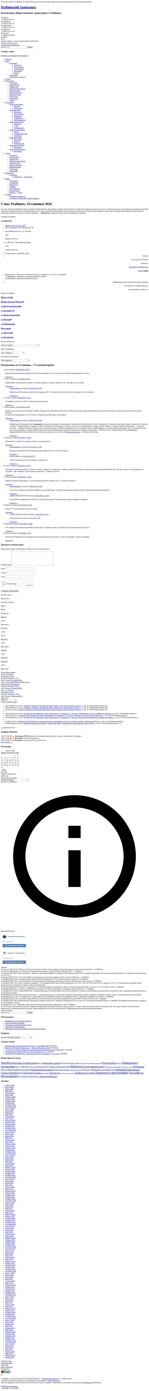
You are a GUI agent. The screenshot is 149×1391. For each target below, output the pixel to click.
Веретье (17, 142)
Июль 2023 (9, 1158)
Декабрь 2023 (10, 1148)
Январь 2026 (10, 1099)
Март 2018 (9, 1283)
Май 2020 (8, 1232)
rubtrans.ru (88, 1382)
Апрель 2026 (10, 1093)
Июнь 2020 (9, 1230)
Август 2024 (10, 1132)
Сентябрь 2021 (10, 1201)
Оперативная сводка (72, 432)
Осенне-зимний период (94, 1066)
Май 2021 (8, 1208)
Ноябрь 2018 (10, 1267)
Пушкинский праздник (75, 1070)
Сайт (3, 577)
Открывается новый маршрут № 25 (18, 1025)
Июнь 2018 (9, 1277)
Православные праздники (19, 1070)
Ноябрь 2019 (10, 1244)
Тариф (140, 271)
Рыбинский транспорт (18, 7)
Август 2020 (10, 1226)
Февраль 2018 (10, 1285)
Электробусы (19, 69)
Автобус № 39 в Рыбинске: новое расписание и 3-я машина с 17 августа (51, 713)
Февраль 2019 (10, 1261)
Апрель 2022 (10, 1187)
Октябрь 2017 (10, 1293)
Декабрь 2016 (10, 1312)
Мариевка (17, 116)
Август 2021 (10, 1203)
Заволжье (17, 124)
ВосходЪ (4, 628)
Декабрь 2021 (10, 1195)
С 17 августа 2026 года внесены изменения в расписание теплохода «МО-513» (34, 1050)
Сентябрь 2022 (10, 1177)
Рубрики (4, 1037)
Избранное (119, 1063)
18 (5, 762)
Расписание (9, 81)
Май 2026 (8, 1091)
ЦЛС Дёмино (22, 1076)
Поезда (16, 73)
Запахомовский (19, 120)
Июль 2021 (9, 1205)
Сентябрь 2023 (10, 1154)
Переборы (17, 147)
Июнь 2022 (9, 1183)
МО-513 (18, 1067)
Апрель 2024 (10, 1140)
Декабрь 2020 (10, 1218)
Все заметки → (6, 742)
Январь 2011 (10, 1357)
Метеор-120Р (33, 1067)
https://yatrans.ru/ (7, 1367)
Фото (7, 61)
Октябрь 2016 (10, 1316)
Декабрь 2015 (10, 1336)
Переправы (14, 98)
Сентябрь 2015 (10, 1342)
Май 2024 (8, 1138)
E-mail (4, 573)
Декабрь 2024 (10, 1124)
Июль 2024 (9, 1134)
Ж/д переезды (15, 189)
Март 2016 (9, 1330)
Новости (8, 59)
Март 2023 (9, 1165)
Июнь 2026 (9, 1089)
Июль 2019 (9, 1252)
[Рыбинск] (5, 1373)
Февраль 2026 (10, 1097)
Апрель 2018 (10, 1281)
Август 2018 (10, 1273)
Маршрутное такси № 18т (15, 226)
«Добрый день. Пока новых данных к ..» (68, 708)
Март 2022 (9, 1189)
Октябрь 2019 (10, 1246)
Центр (16, 132)
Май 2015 (8, 1350)
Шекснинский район (17, 149)
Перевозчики (14, 191)
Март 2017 (9, 1306)
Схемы (7, 153)
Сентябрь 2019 (10, 1248)
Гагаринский (19, 114)
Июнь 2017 (9, 1301)
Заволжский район (17, 122)
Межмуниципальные (17, 89)
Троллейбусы (19, 67)
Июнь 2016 (9, 1324)
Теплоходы (18, 71)
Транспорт (13, 63)
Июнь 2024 (9, 1136)
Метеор (3, 617)
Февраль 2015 (10, 1355)
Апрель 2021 (10, 1210)
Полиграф (17, 112)
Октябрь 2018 (10, 1269)
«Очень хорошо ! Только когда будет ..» (86, 721)
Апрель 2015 (10, 1351)
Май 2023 (8, 1161)
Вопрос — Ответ (16, 192)
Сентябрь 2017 (10, 1295)
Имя (3, 569)
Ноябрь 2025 (10, 1103)
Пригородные (15, 91)
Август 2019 (10, 1250)
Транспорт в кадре (85, 1072)
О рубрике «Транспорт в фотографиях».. (25, 198)
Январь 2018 (10, 1287)
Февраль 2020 (10, 1238)
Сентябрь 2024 (10, 1130)
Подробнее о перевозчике (138, 267)
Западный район (16, 138)
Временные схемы (51, 1063)
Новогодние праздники (59, 1067)
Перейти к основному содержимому (14, 56)
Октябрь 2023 (10, 1152)
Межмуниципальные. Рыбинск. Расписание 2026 (42, 723)
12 (7, 760)
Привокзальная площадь (42, 1069)
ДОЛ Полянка (65, 1063)
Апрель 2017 (10, 1304)
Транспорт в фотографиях (111, 1072)
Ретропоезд (86, 1070)
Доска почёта (108, 1063)
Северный (18, 136)
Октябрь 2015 (10, 1340)
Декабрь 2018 (10, 1265)
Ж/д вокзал (14, 181)
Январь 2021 (10, 1216)
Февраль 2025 (10, 1120)
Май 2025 (8, 1114)
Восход (40, 1063)
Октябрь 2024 (10, 1128)
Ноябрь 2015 (10, 1338)
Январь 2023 (10, 1169)
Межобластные (15, 95)
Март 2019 (9, 1259)
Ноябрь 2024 (10, 1126)
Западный (17, 140)
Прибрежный (19, 144)
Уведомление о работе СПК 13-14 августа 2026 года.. (25, 1052)
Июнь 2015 (9, 1348)
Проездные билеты (62, 1070)
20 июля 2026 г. (17, 688)
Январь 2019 (10, 1263)
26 (7, 765)
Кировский (18, 108)
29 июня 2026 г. (17, 680)
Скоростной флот (10, 1073)
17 (2, 762)
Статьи (7, 79)
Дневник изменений (95, 1063)
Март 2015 (9, 1353)
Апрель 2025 (10, 1116)
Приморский (19, 128)
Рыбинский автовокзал (127, 1069)
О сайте (8, 194)
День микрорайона (85, 1063)
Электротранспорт (48, 1076)
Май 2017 (8, 1303)
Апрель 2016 (10, 1328)
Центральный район (17, 130)
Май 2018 (8, 1279)
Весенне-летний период (25, 1063)
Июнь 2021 (9, 1207)
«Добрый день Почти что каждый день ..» (88, 715)
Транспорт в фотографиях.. (15, 1027)
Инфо (7, 179)
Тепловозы (45, 1073)
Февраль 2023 (10, 1167)
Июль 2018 (9, 1275)
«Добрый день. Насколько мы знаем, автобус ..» (78, 723)
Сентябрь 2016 (10, 1318)
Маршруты (9, 173)
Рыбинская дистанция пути (103, 1070)
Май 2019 (8, 1256)
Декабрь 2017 (10, 1289)
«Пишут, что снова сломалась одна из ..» (68, 706)
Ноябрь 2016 (10, 1314)
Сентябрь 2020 (10, 1224)
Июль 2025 (9, 1111)
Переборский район (17, 145)
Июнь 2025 (9, 1113)
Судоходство (27, 1072)
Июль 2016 (9, 1322)
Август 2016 (10, 1320)
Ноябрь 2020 (10, 1220)
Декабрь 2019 (10, 1242)
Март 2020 (9, 1236)
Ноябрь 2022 (10, 1173)
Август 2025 (10, 1109)
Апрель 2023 (10, 1163)
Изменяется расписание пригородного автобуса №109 (25, 1029)
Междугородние (16, 93)
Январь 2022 (10, 1193)
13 (10, 760)
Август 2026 (10, 1085)
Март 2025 (9, 1118)
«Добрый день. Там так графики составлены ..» (95, 713)
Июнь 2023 (9, 1160)
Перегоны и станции (17, 77)
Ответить (9, 377)
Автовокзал (14, 183)
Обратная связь (6, 1363)
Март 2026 (9, 1095)
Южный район (15, 110)
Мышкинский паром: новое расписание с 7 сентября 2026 (26, 1046)
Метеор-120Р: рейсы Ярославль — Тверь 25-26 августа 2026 (27, 1048)
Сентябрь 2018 (10, 1271)
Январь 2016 (10, 1334)
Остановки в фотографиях (113, 1067)
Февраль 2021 (10, 1214)
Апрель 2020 (10, 1234)
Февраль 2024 (10, 1144)
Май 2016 (8, 1326)
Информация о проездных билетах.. (18, 1021)
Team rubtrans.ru (15, 388)
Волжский (18, 151)
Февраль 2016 (10, 1332)
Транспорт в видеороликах (67, 1073)
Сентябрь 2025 (10, 1107)
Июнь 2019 (9, 1254)
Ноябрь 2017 (10, 1291)
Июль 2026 (9, 1087)
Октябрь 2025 (10, 1105)
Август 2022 (10, 1179)
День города (74, 1063)
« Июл (3, 770)
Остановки (14, 75)
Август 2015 (10, 1344)
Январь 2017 (10, 1310)
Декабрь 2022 (10, 1171)
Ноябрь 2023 (10, 1150)
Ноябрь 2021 (10, 1197)
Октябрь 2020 (10, 1222)
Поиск (3, 47)
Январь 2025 (10, 1122)
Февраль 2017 (10, 1308)
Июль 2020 (9, 1228)
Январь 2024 (10, 1146)
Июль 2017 (9, 1299)
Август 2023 (10, 1156)
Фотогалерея (9, 1076)
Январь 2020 (10, 1240)
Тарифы (13, 187)
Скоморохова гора (20, 134)
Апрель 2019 (10, 1257)
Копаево (17, 106)
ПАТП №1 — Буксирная (23, 177)
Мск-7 (3, 606)
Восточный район (16, 104)
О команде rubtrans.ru (17, 196)
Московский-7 (43, 1067)
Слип (16, 126)
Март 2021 (9, 1212)
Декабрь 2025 (10, 1101)
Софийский (18, 118)
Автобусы (17, 65)
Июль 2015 (9, 1346)
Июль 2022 (9, 1181)
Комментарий (6, 565)
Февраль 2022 (10, 1191)
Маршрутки (14, 87)
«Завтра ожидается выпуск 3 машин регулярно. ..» (96, 717)
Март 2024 (9, 1142)
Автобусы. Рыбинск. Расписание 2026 (38, 706)
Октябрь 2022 (10, 1175)
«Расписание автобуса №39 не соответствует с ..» (64, 710)
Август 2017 (10, 1297)
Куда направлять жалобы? (15, 1023)
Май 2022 (8, 1185)
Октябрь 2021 (10, 1199)
